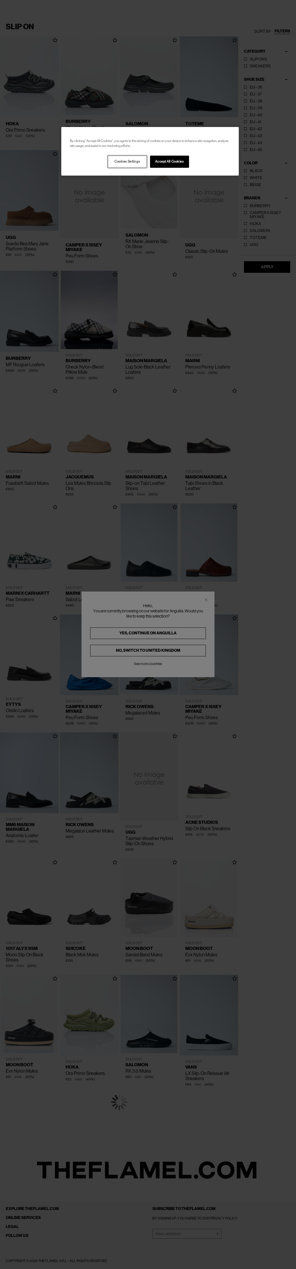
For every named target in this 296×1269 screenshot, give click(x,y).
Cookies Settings (127, 161)
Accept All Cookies (169, 161)
